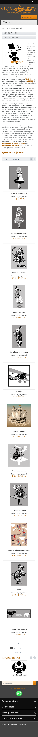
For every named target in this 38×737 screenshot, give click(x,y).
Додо (19, 590)
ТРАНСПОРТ (29, 79)
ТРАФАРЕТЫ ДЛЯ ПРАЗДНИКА (13, 143)
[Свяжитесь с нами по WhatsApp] (19, 693)
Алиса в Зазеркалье (19, 194)
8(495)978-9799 (18, 688)
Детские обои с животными (19, 550)
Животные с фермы (19, 629)
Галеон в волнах (19, 431)
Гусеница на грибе (19, 510)
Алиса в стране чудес (19, 233)
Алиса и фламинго (19, 273)
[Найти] (34, 683)
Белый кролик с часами (19, 352)
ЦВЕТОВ (30, 81)
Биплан (19, 392)
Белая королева (19, 312)
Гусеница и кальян (19, 471)
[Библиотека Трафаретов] (19, 9)
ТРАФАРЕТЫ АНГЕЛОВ (10, 145)
